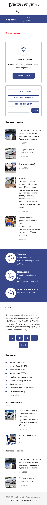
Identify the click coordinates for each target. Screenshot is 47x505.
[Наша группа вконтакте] (12, 338)
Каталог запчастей (23, 98)
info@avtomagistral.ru (26, 292)
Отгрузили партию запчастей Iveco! (27, 150)
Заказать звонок (24, 76)
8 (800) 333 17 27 (24, 257)
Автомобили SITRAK (18, 366)
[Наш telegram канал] (27, 338)
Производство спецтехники (22, 388)
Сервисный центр (23, 104)
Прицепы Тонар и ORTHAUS (22, 380)
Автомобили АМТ (17, 370)
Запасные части (17, 384)
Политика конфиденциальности (23, 500)
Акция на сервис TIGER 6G (29, 437)
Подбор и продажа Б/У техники (23, 377)
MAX (23, 345)
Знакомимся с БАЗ (27, 164)
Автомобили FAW (17, 362)
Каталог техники (23, 92)
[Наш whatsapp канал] (34, 338)
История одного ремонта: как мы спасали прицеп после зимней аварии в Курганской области (30, 134)
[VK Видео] (19, 338)
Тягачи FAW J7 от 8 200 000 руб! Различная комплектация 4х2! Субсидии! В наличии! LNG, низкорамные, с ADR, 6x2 (29, 418)
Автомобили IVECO (18, 373)
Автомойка (14, 395)
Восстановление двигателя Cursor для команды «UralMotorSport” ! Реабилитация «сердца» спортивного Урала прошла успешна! (29, 226)
